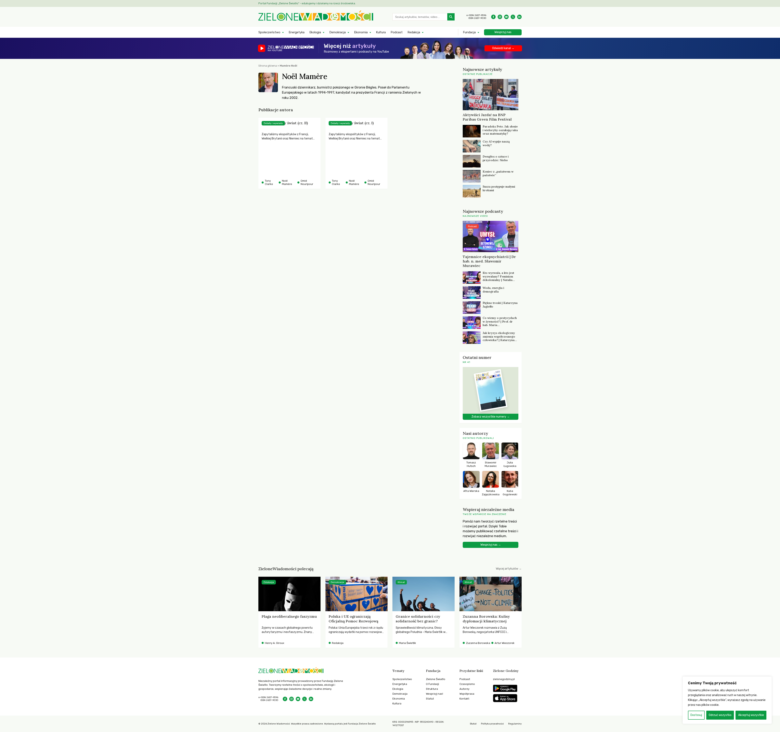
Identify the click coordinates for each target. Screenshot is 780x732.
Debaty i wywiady (273, 123)
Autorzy (464, 688)
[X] (513, 17)
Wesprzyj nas (502, 32)
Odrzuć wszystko (720, 715)
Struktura (432, 688)
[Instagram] (500, 17)
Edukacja (269, 582)
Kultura (381, 32)
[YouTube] (506, 17)
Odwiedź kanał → (503, 48)
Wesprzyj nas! (434, 693)
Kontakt (464, 698)
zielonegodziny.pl (504, 679)
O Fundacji (432, 684)
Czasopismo (467, 684)
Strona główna (267, 65)
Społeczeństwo (269, 32)
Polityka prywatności (492, 723)
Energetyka (296, 32)
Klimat (401, 582)
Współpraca (466, 693)
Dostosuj (696, 715)
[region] (727, 700)
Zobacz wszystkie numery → (490, 416)
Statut (430, 698)
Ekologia (315, 32)
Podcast (397, 32)
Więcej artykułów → (509, 568)
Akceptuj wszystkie (751, 715)
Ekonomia (361, 32)
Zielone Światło (435, 679)
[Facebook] (493, 17)
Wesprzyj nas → (490, 544)
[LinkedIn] (519, 17)
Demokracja (337, 32)
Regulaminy (515, 723)
